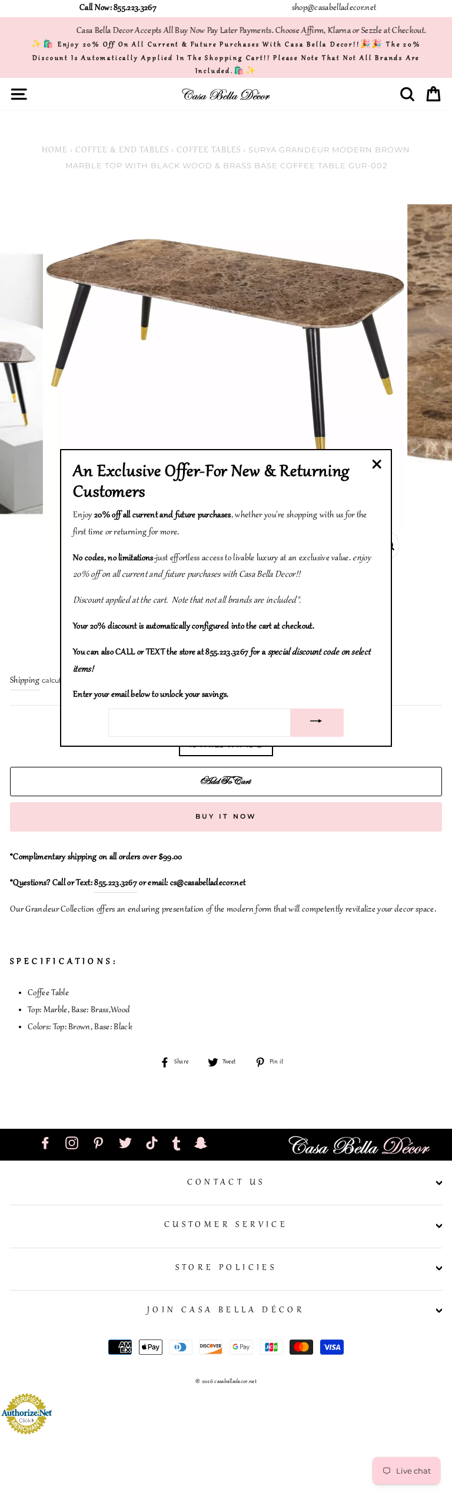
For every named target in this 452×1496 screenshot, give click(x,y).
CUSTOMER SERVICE (226, 1225)
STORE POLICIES (226, 1268)
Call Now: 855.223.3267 (118, 8)
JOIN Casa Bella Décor (226, 1310)
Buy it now (226, 816)
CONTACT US (226, 1183)
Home (55, 150)
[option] (226, 58)
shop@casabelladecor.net (334, 8)
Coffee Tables (209, 150)
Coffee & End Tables (122, 150)
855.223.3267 (115, 883)
